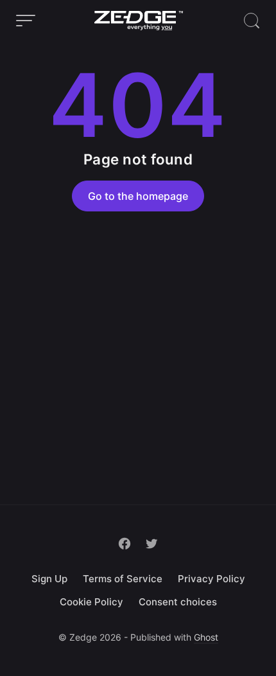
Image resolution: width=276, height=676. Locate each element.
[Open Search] (251, 20)
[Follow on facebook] (124, 543)
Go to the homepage (138, 196)
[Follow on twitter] (151, 543)
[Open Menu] (26, 20)
